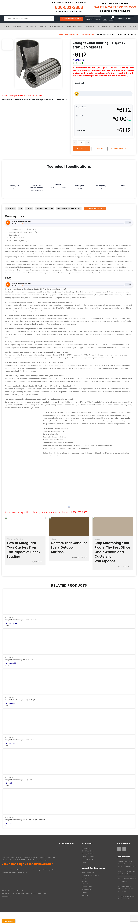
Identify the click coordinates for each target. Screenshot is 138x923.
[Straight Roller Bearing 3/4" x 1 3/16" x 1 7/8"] (69, 641)
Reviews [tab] (29, 208)
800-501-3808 (69, 7)
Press (84, 878)
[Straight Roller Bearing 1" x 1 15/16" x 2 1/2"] (69, 681)
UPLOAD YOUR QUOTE (72, 18)
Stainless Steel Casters (74, 26)
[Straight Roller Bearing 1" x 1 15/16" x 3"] (69, 761)
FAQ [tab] (20, 208)
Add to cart (81, 148)
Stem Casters (30, 26)
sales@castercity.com (19, 872)
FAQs (84, 862)
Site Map (85, 892)
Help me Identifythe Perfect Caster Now (93, 18)
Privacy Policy (87, 887)
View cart (99, 148)
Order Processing (88, 857)
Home (61, 34)
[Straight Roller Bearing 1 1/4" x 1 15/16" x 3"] (69, 721)
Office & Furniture (103, 26)
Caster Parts (75, 34)
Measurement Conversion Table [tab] (69, 208)
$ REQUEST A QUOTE (125, 18)
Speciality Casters (119, 26)
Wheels (42, 26)
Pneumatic (89, 26)
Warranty (85, 884)
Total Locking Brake (55, 26)
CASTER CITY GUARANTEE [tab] (44, 208)
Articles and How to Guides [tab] (95, 208)
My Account (86, 848)
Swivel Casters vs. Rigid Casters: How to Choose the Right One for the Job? (127, 864)
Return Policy (86, 890)
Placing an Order (88, 854)
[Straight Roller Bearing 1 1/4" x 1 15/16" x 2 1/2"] (69, 601)
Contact (85, 895)
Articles (132, 26)
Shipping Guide (87, 859)
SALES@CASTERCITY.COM (115, 7)
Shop (5, 26)
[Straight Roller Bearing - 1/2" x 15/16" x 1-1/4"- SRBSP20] (69, 801)
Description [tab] (10, 208)
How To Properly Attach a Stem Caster (127, 880)
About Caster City (88, 873)
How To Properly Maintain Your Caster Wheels (127, 872)
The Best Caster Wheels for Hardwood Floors (126, 897)
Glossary (85, 881)
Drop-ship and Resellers (90, 876)
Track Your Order (88, 851)
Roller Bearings (88, 34)
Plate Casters (17, 26)
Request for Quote (119, 148)
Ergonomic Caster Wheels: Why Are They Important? (126, 888)
